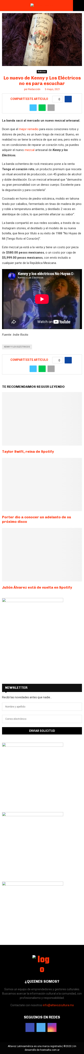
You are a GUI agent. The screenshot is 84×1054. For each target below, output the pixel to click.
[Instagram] (52, 1027)
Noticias (42, 71)
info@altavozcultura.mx (58, 1005)
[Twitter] (40, 1027)
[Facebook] (29, 1027)
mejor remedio (28, 129)
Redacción (34, 89)
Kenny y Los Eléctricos (17, 347)
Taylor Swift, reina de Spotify (28, 451)
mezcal (29, 150)
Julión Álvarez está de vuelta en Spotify (37, 587)
